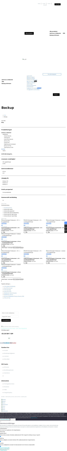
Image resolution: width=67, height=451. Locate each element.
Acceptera (13, 419)
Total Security (7, 137)
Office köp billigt (7, 289)
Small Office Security (8, 139)
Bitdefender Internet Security (10, 293)
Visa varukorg (16, 247)
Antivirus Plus (7, 140)
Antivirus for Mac (7, 145)
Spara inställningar (5, 448)
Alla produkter (53, 31)
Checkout (21, 247)
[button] (33, 284)
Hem (5, 115)
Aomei (4, 150)
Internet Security (7, 136)
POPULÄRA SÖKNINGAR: (9, 286)
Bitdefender (5, 134)
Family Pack (6, 142)
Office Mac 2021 (7, 291)
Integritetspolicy (34, 417)
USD (64, 79)
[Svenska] (64, 4)
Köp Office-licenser (8, 288)
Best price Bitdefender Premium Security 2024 (14, 296)
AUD (64, 85)
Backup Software (54, 35)
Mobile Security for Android (10, 144)
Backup (3, 149)
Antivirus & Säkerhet (55, 33)
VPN (64, 33)
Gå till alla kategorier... (6, 154)
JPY (64, 84)
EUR (64, 80)
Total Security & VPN (8, 147)
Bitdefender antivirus (8, 294)
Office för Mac (7, 298)
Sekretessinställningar (5, 419)
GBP (64, 82)
